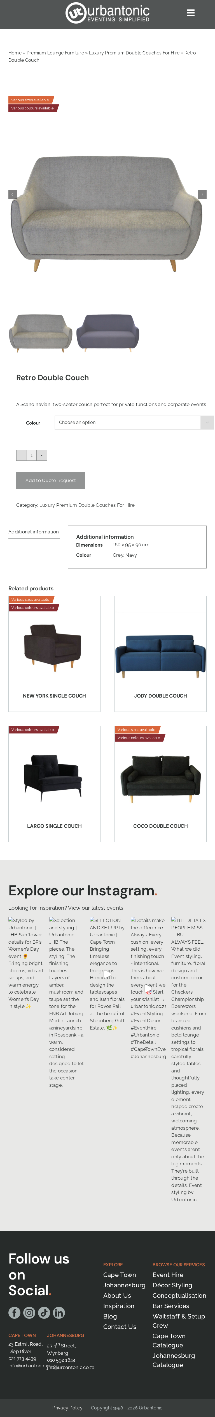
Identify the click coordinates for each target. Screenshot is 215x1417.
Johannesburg (65, 1335)
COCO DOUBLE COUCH (160, 826)
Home (15, 53)
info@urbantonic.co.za (32, 1365)
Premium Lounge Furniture (55, 53)
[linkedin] (59, 1313)
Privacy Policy (67, 1408)
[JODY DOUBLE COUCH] (160, 642)
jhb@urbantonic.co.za (70, 1367)
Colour (33, 423)
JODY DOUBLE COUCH (160, 696)
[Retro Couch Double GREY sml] (107, 194)
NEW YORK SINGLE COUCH (54, 696)
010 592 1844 (61, 1360)
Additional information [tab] (33, 532)
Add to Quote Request (50, 480)
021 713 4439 (22, 1358)
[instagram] (29, 1313)
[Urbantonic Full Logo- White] (107, 4)
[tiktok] (44, 1313)
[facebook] (14, 1313)
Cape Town (22, 1335)
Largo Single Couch (54, 826)
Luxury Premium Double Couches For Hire (134, 53)
